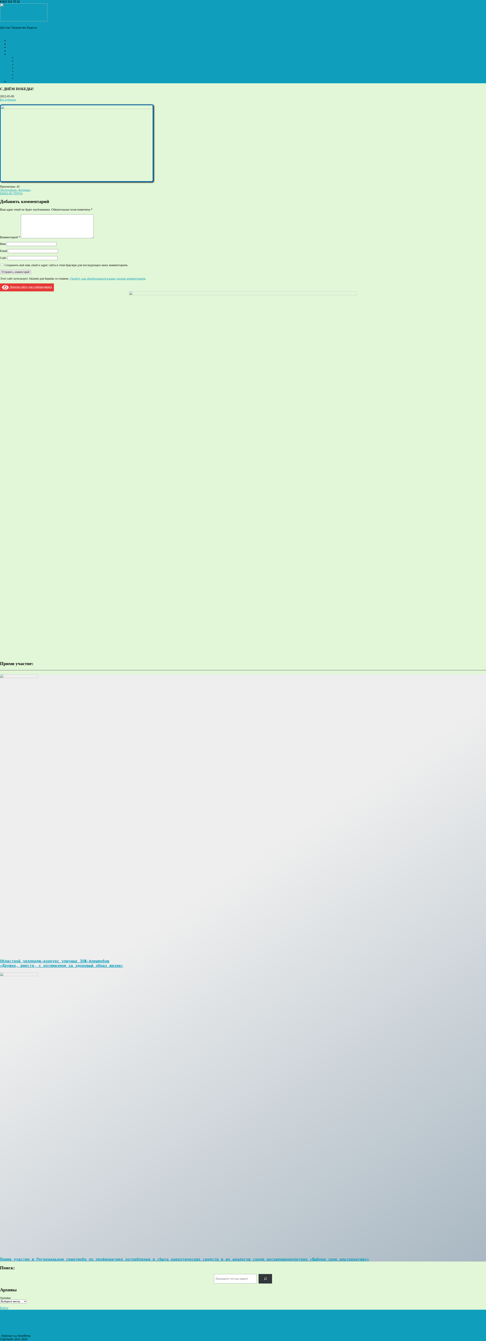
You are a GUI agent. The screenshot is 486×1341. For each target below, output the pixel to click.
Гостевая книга (17, 81)
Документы (22, 57)
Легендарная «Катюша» (15, 190)
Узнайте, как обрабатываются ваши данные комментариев (107, 278)
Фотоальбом (16, 50)
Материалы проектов (29, 67)
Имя (3, 243)
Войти (4, 1308)
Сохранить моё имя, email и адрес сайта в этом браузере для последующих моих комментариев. (66, 265)
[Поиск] (265, 1278)
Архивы (5, 1297)
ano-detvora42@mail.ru (35, 1)
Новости (13, 44)
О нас (11, 54)
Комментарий (10, 237)
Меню (4, 34)
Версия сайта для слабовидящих (30, 287)
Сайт (3, 258)
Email (3, 250)
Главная (13, 40)
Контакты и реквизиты (30, 78)
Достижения (23, 61)
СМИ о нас (22, 74)
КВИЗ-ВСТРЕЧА (11, 193)
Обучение (21, 64)
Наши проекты (17, 47)
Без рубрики (8, 99)
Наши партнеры (25, 71)
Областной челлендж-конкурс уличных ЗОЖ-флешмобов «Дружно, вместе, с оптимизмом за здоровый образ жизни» (61, 963)
